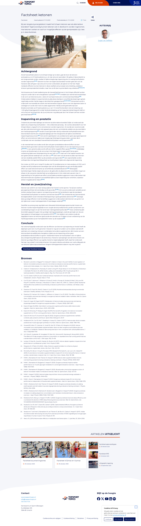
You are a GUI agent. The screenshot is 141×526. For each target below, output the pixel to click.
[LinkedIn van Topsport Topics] (110, 499)
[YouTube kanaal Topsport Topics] (107, 499)
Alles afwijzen (118, 519)
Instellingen (108, 519)
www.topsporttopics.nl (28, 497)
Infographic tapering (106, 463)
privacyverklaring (118, 515)
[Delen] (93, 17)
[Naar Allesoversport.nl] (135, 3)
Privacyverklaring (92, 518)
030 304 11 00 (25, 501)
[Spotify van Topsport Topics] (114, 499)
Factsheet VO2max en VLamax (69, 461)
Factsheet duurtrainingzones (34, 461)
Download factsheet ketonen (33, 249)
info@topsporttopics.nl (28, 499)
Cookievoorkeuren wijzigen (52, 518)
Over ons (116, 3)
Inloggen (99, 3)
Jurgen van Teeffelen (105, 40)
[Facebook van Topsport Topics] (98, 499)
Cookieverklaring (69, 518)
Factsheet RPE (104, 454)
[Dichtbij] (136, 507)
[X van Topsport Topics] (102, 499)
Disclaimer (80, 518)
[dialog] (120, 514)
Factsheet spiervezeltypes (107, 444)
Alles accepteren (129, 519)
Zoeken (83, 3)
